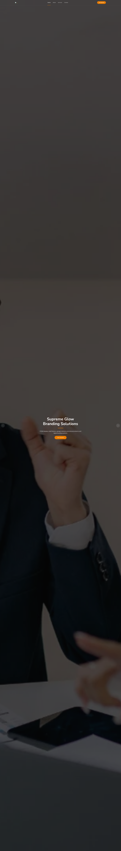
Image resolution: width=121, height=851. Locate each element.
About (54, 2)
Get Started (101, 2)
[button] (9, 425)
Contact (66, 2)
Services (60, 2)
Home (49, 2)
